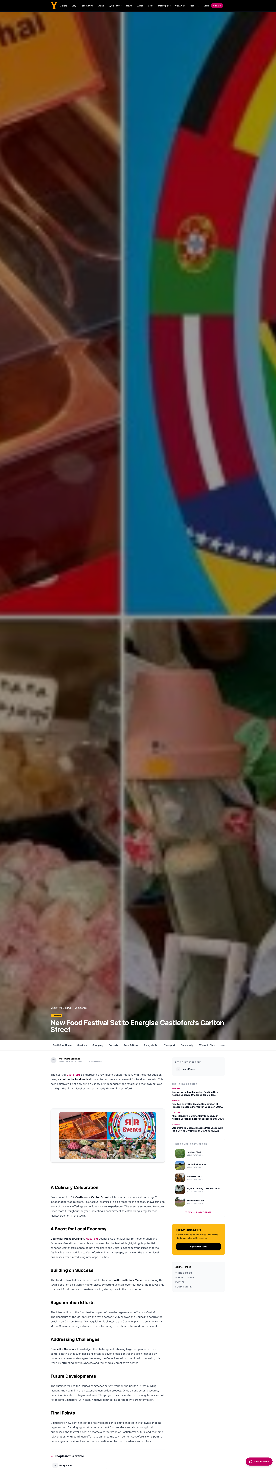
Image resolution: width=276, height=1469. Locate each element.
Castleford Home (62, 1045)
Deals (151, 5)
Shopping (97, 1045)
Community (56, 1015)
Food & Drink (87, 5)
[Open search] (199, 5)
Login (206, 5)
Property (113, 1045)
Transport (169, 1045)
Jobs (191, 5)
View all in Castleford (198, 1212)
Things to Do (151, 1045)
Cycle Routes (115, 5)
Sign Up (217, 5)
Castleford (56, 1007)
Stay (74, 5)
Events (180, 1282)
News (129, 5)
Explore (63, 5)
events (224, 1045)
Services (82, 1045)
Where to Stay (207, 1045)
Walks (101, 5)
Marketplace (164, 5)
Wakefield (92, 1238)
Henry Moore (65, 1465)
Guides (140, 5)
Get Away (180, 5)
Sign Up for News (198, 1246)
